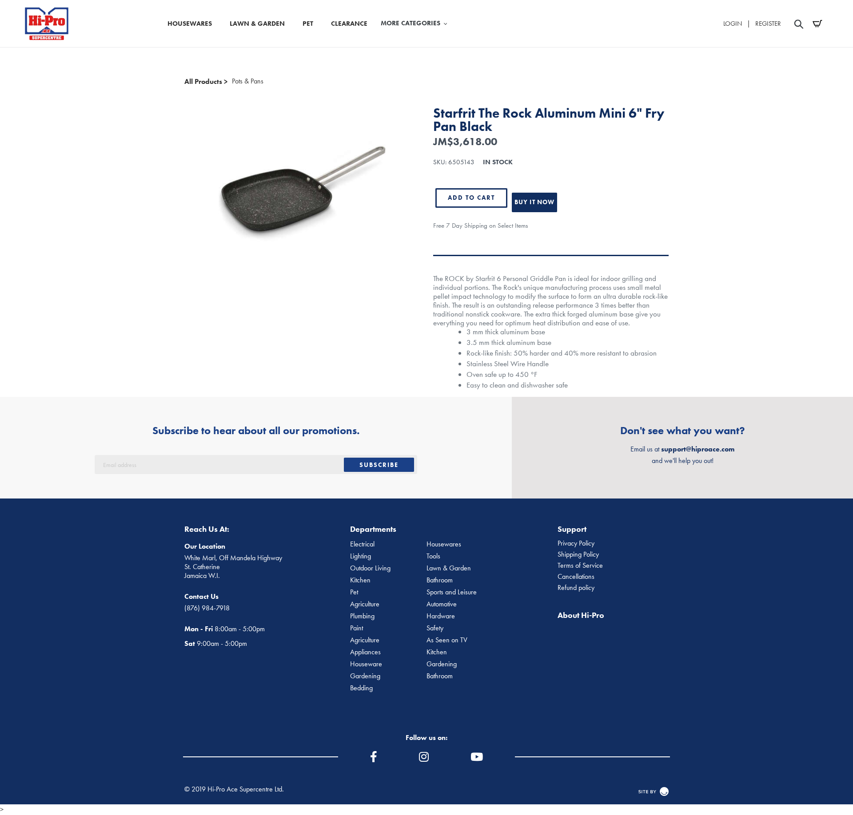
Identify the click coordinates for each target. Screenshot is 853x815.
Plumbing (362, 616)
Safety (434, 628)
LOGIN (732, 23)
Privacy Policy (576, 543)
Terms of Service (580, 565)
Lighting (360, 556)
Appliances (365, 652)
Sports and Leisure (451, 592)
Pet (354, 592)
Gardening (441, 664)
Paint (356, 628)
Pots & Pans (247, 81)
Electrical (362, 544)
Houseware (366, 664)
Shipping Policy (578, 554)
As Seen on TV (446, 640)
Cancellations (576, 576)
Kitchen (360, 580)
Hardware (440, 616)
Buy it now (534, 202)
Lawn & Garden (448, 568)
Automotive (441, 604)
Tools (433, 556)
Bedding (361, 688)
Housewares (443, 544)
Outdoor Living (370, 568)
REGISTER (768, 23)
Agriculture (364, 604)
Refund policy (576, 587)
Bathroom (439, 580)
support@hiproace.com (697, 449)
